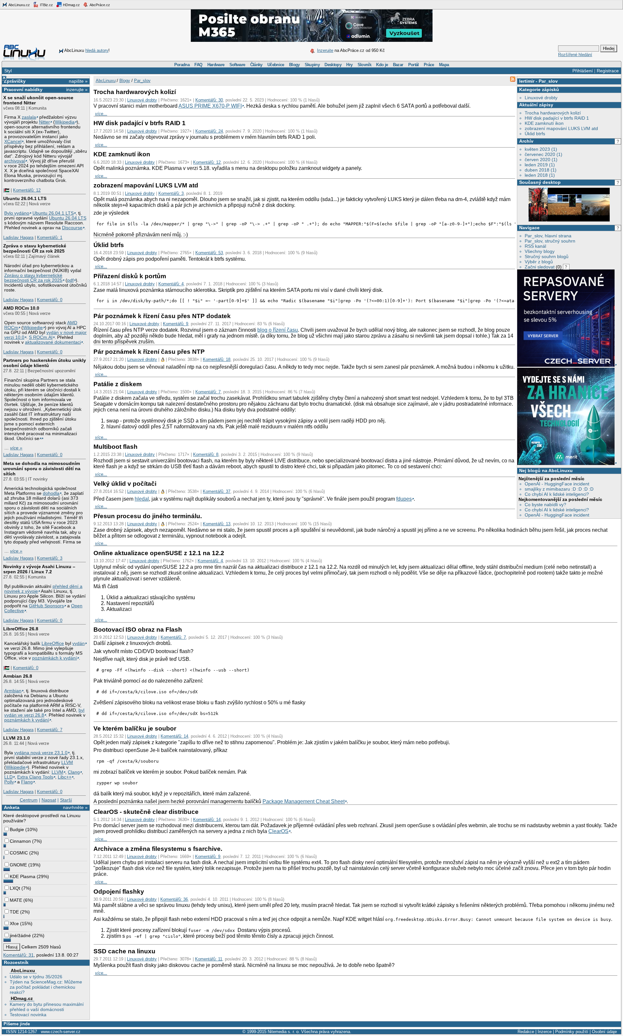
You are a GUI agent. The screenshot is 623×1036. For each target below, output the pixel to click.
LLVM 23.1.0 (16, 738)
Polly (9, 782)
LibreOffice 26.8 (20, 628)
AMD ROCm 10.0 (21, 308)
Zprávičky (15, 81)
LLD (8, 777)
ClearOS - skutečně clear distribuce (146, 811)
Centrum (29, 800)
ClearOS (278, 831)
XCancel (12, 141)
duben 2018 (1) (540, 170)
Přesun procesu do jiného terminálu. (147, 516)
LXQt (15, 888)
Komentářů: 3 (49, 558)
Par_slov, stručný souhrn (550, 241)
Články (256, 64)
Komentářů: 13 (216, 523)
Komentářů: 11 (208, 959)
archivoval (14, 161)
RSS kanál (535, 246)
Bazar (398, 64)
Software (237, 64)
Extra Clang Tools (35, 777)
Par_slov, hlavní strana (548, 235)
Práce (429, 64)
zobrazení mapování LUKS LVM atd (561, 128)
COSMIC (19, 852)
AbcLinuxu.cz (19, 5)
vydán (78, 643)
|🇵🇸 (6, 190)
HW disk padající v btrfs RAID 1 (557, 118)
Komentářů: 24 (209, 131)
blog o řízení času (277, 330)
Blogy (294, 64)
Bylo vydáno (16, 213)
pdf (70, 280)
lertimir (526, 81)
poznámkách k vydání (54, 658)
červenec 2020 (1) (543, 154)
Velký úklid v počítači (124, 483)
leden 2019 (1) (540, 164)
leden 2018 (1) (540, 175)
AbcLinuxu (23, 970)
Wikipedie (33, 327)
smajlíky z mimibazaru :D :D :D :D (559, 489)
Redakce (526, 1031)
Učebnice (275, 64)
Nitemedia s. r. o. (284, 1031)
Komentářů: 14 (174, 736)
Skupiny (312, 64)
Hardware (216, 64)
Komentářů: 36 (174, 899)
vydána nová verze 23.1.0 (40, 752)
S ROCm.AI (41, 337)
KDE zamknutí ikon (544, 123)
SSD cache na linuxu (124, 951)
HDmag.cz (71, 5)
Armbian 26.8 (17, 676)
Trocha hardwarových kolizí (553, 112)
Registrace (608, 70)
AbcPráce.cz (99, 5)
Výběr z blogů (539, 261)
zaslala (29, 117)
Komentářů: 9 (175, 323)
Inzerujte (325, 50)
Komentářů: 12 (27, 190)
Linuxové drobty (541, 97)
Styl (8, 70)
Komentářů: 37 (216, 491)
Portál (413, 64)
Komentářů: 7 (49, 729)
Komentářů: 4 (171, 283)
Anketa (11, 807)
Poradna (181, 64)
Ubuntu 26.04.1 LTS (24, 198)
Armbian (12, 690)
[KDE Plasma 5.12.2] (569, 220)
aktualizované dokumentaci (53, 342)
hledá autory (96, 50)
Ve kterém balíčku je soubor (134, 728)
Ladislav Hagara (18, 237)
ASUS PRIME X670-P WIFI (210, 106)
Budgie (17, 829)
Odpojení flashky (118, 891)
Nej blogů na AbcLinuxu (546, 470)
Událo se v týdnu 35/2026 (36, 976)
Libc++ (64, 777)
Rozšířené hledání (575, 54)
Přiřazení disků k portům (129, 276)
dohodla (51, 493)
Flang (27, 782)
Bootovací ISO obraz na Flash (137, 629)
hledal (142, 499)
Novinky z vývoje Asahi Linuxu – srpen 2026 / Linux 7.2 (39, 569)
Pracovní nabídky (23, 89)
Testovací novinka (28, 1014)
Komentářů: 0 (49, 299)
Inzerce (545, 1031)
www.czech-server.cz (60, 1031)
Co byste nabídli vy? (545, 504)
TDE (14, 911)
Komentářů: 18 (216, 359)
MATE (16, 900)
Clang (74, 772)
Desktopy (332, 64)
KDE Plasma (22, 876)
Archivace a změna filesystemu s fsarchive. (157, 848)
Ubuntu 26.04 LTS (67, 218)
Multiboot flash (115, 446)
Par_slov (548, 81)
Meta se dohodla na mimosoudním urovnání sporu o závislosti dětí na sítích (41, 468)
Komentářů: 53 (209, 252)
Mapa (444, 64)
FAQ (198, 64)
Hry (349, 64)
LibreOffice (53, 643)
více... (101, 113)
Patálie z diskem (117, 384)
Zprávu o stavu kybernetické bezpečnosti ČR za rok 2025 (33, 278)
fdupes (404, 499)
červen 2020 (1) (541, 159)
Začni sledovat (540, 266)
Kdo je (382, 64)
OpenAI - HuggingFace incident (557, 483)
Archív (526, 141)
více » (16, 448)
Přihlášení (582, 70)
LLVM (67, 762)
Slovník (364, 64)
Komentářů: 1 (49, 237)
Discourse (72, 227)
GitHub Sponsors (46, 605)
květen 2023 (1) (541, 149)
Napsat (49, 800)
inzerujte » (77, 89)
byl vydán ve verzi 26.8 (44, 713)
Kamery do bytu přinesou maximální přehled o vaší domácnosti (47, 1007)
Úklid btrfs (535, 133)
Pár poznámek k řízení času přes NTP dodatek (162, 316)
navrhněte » (75, 807)
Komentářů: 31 (18, 955)
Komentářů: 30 (209, 100)
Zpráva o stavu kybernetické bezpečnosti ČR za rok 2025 (34, 248)
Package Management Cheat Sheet (304, 801)
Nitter (44, 122)
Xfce (14, 923)
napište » (78, 81)
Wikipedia (65, 122)
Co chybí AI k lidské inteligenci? (557, 494)
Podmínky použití (571, 1031)
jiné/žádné (20, 935)
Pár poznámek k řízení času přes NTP (149, 351)
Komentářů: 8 (205, 454)
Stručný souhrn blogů (546, 256)
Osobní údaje (604, 1031)
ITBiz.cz (46, 5)
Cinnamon (20, 841)
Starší (66, 800)
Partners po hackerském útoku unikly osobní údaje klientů (44, 363)
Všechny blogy (540, 251)
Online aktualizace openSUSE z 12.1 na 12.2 (158, 553)
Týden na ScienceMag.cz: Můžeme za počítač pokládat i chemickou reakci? (46, 987)
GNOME (18, 864)
